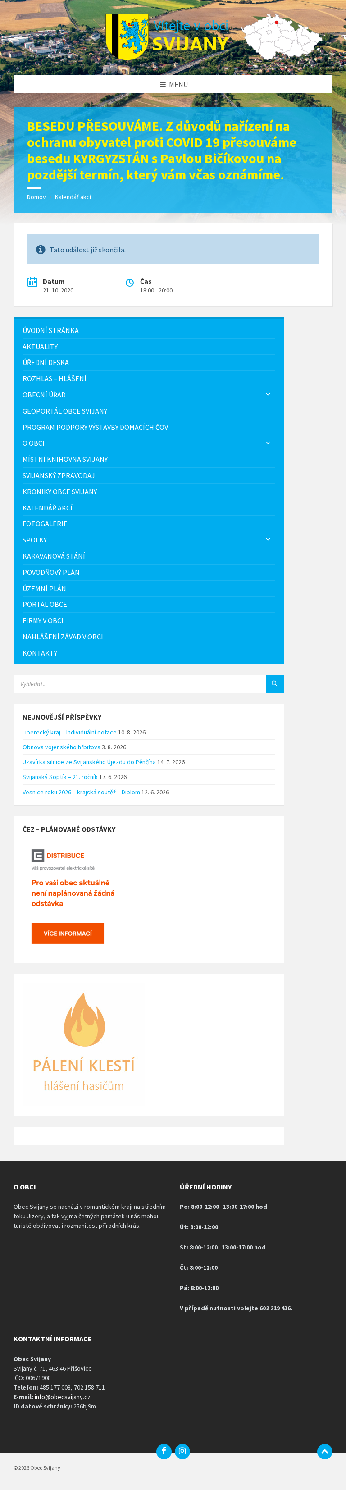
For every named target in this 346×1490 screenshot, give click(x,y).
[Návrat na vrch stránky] (324, 1451)
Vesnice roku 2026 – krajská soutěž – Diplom (81, 792)
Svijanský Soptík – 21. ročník (60, 777)
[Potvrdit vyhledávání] (275, 684)
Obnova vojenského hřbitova (61, 747)
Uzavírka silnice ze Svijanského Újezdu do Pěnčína (89, 762)
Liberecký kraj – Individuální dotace (70, 732)
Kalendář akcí (73, 197)
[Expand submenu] (268, 394)
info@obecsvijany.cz (63, 1397)
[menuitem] (149, 330)
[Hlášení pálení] (84, 1103)
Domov (36, 197)
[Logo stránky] (173, 57)
